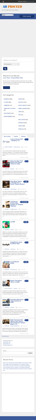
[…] (5, 155)
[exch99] (6, 227)
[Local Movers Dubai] (6, 267)
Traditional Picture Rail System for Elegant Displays (16, 204)
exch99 (12, 222)
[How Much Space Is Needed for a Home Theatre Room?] (6, 187)
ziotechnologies (13, 189)
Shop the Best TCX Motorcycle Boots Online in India (16, 162)
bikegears (12, 168)
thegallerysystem (13, 209)
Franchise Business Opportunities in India (16, 301)
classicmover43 (13, 269)
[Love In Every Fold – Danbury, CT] (6, 145)
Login (32, 1)
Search (4, 350)
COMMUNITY (7, 105)
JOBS (19, 111)
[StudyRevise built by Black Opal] (6, 247)
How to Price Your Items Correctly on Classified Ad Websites (16, 365)
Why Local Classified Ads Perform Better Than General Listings (17, 362)
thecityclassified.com (7, 345)
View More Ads (5, 336)
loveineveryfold (17, 146)
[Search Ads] (5, 68)
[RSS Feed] (3, 1)
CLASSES (6, 102)
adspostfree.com (7, 342)
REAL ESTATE (21, 119)
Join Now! (6, 87)
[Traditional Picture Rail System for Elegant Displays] (6, 207)
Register (28, 1)
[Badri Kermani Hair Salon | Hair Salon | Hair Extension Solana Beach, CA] (6, 323)
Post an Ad (27, 16)
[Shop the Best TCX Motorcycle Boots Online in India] (6, 167)
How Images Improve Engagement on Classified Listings (16, 364)
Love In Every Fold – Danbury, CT (16, 139)
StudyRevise (13, 249)
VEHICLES (20, 129)
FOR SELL (20, 102)
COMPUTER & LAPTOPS (9, 108)
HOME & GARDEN (22, 108)
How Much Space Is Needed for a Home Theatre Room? (17, 183)
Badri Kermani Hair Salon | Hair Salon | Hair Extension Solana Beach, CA (17, 322)
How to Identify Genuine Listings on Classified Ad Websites (16, 367)
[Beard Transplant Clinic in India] (6, 286)
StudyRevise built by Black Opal (16, 242)
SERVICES (20, 122)
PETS (19, 114)
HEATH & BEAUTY (22, 105)
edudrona (15, 288)
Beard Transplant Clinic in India (16, 281)
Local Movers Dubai (14, 262)
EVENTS (20, 99)
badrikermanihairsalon (14, 325)
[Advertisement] (18, 38)
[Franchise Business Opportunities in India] (6, 305)
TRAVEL (20, 125)
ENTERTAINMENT (8, 116)
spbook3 (12, 229)
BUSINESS (6, 99)
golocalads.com (6, 343)
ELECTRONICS (7, 113)
